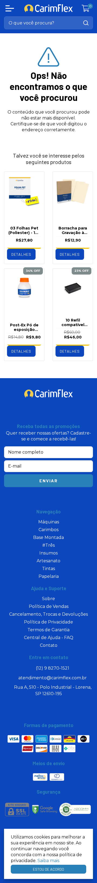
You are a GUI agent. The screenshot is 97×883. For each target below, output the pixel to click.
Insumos (48, 553)
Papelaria (49, 576)
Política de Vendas (48, 606)
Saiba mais (48, 860)
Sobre (48, 598)
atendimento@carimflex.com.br (52, 677)
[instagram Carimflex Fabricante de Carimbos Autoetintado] (37, 412)
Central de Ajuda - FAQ (48, 637)
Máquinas (48, 521)
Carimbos (48, 529)
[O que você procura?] (86, 23)
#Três (48, 545)
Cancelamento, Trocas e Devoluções (48, 614)
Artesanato (48, 560)
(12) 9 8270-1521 (52, 668)
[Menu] (11, 8)
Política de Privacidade (48, 622)
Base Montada (48, 537)
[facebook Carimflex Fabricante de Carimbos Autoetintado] (47, 412)
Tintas (48, 568)
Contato (48, 645)
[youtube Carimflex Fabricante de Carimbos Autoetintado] (59, 412)
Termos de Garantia (48, 629)
